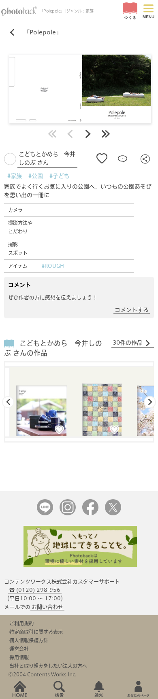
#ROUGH (53, 265)
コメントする (132, 310)
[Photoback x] (113, 513)
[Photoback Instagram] (67, 513)
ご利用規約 (21, 623)
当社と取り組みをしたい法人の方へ (48, 665)
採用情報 (19, 657)
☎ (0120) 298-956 (34, 590)
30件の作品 (128, 342)
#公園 (35, 176)
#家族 (14, 176)
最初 (52, 134)
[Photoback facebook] (90, 513)
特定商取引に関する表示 (36, 631)
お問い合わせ (47, 607)
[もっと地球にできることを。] (80, 565)
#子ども (59, 176)
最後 (106, 134)
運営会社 (19, 648)
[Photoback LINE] (45, 513)
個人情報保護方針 (28, 640)
